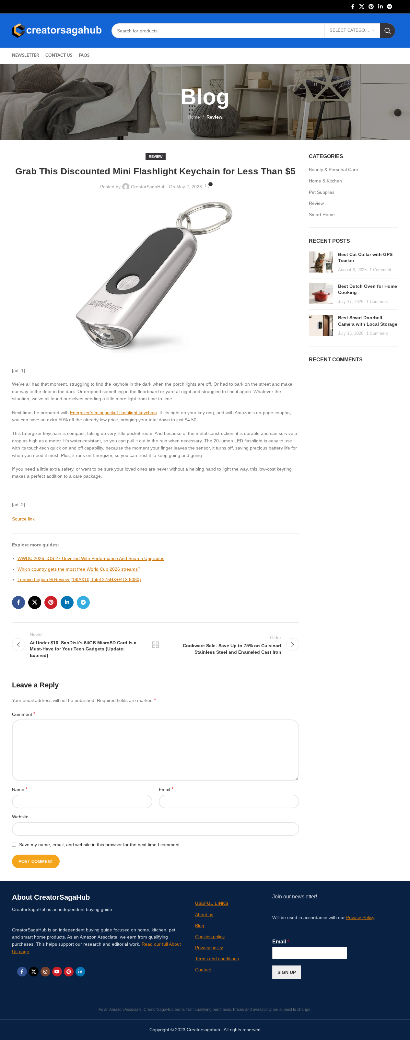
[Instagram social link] (45, 971)
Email (166, 789)
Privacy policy (209, 947)
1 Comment (380, 270)
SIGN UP (286, 972)
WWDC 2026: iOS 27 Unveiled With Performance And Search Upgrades (91, 558)
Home (194, 117)
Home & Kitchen (325, 180)
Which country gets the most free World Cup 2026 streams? (79, 569)
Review (214, 117)
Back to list (155, 644)
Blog (199, 925)
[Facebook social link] (353, 7)
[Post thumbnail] (321, 262)
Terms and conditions (217, 958)
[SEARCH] (387, 30)
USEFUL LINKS (211, 903)
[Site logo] (57, 30)
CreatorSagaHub (148, 186)
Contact (203, 969)
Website (20, 816)
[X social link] (361, 7)
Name (20, 789)
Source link (23, 518)
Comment (23, 714)
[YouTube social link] (57, 971)
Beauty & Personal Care (333, 169)
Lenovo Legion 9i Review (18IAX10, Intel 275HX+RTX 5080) (79, 579)
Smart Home (322, 214)
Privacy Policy (360, 917)
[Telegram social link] (389, 7)
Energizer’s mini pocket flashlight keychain (113, 412)
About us (204, 914)
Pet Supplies (321, 192)
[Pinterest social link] (371, 7)
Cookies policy (210, 936)
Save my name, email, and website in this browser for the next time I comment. (100, 844)
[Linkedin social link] (380, 7)
